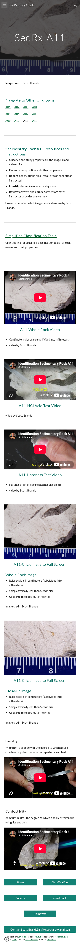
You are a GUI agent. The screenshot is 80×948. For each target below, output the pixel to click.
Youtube (38, 936)
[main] (40, 37)
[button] (4, 5)
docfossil (51, 939)
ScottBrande (31, 939)
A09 (8, 120)
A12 (34, 120)
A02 (17, 107)
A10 (17, 120)
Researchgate (61, 936)
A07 (25, 114)
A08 (34, 114)
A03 (25, 107)
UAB (14, 939)
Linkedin (22, 936)
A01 (8, 107)
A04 (34, 107)
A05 (8, 114)
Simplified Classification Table (31, 235)
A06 (17, 114)
